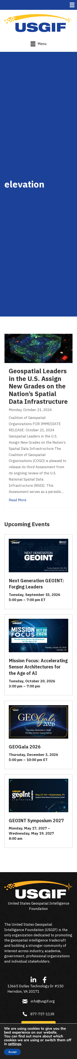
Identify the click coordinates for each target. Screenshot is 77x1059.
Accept (12, 1052)
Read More (17, 499)
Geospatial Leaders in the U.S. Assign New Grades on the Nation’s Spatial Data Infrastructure (38, 386)
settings (14, 1044)
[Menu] (72, 5)
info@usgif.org (43, 1001)
